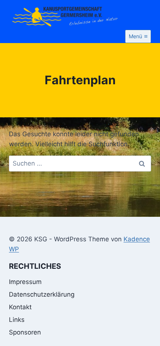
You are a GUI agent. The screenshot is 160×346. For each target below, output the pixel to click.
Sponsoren (25, 332)
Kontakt (20, 307)
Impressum (25, 281)
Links (17, 319)
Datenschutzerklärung (41, 294)
